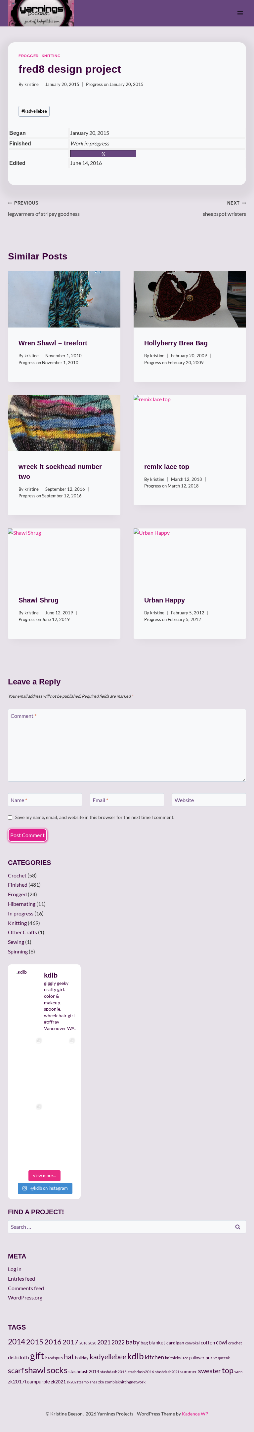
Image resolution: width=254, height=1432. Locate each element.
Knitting (51, 56)
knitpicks (173, 1357)
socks (57, 1370)
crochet (235, 1342)
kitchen (154, 1357)
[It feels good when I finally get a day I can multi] (28, 1084)
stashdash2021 (167, 1372)
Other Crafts (22, 932)
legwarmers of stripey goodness (44, 209)
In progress (20, 913)
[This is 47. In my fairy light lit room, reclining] (28, 1150)
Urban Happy (164, 600)
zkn (101, 1382)
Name (19, 799)
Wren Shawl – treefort (53, 343)
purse (211, 1357)
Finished (17, 884)
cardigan (175, 1342)
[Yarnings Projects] (43, 13)
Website (184, 799)
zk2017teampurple (29, 1381)
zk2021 (58, 1381)
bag (144, 1342)
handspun (54, 1357)
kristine (31, 84)
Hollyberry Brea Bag (176, 343)
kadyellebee (34, 111)
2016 (53, 1341)
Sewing (16, 942)
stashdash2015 (113, 1371)
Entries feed (21, 1278)
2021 (103, 1342)
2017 (70, 1342)
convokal (192, 1343)
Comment (23, 716)
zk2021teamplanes (82, 1382)
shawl (35, 1370)
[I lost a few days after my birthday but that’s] (61, 1117)
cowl (221, 1342)
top (227, 1370)
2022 (118, 1342)
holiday (82, 1357)
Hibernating (21, 904)
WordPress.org (25, 1297)
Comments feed (26, 1288)
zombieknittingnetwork (125, 1381)
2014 (16, 1341)
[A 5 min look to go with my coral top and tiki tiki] (28, 1051)
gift (37, 1355)
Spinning (18, 951)
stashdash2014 (83, 1371)
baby (133, 1342)
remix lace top (166, 466)
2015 (34, 1341)
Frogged (29, 56)
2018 (83, 1343)
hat (69, 1356)
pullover (196, 1357)
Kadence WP (195, 1413)
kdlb (135, 1356)
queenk (224, 1358)
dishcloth (18, 1357)
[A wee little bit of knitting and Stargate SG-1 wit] (61, 1150)
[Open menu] (240, 13)
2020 (92, 1343)
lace (185, 1358)
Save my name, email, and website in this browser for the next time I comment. (94, 817)
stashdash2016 (141, 1371)
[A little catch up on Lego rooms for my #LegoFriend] (28, 1117)
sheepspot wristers (224, 209)
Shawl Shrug (39, 600)
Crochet (17, 875)
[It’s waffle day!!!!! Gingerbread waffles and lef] (61, 1084)
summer (188, 1371)
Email (100, 799)
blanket (157, 1342)
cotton (208, 1342)
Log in (14, 1269)
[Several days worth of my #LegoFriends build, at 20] (61, 1051)
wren (238, 1372)
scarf (15, 1370)
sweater (209, 1370)
